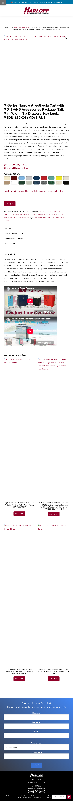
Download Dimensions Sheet (16, 168)
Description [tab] (9, 228)
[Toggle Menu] (3, 2)
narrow (6, 221)
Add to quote (10, 204)
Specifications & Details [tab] (14, 233)
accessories (38, 217)
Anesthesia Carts (60, 211)
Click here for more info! (54, 2)
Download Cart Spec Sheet (16, 165)
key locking (60, 217)
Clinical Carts (9, 214)
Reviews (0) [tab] (10, 243)
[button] (70, 3)
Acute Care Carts (23, 27)
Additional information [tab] (14, 238)
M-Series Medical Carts (45, 214)
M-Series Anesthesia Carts (25, 214)
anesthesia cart (49, 217)
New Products (23, 217)
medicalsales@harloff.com (37, 782)
